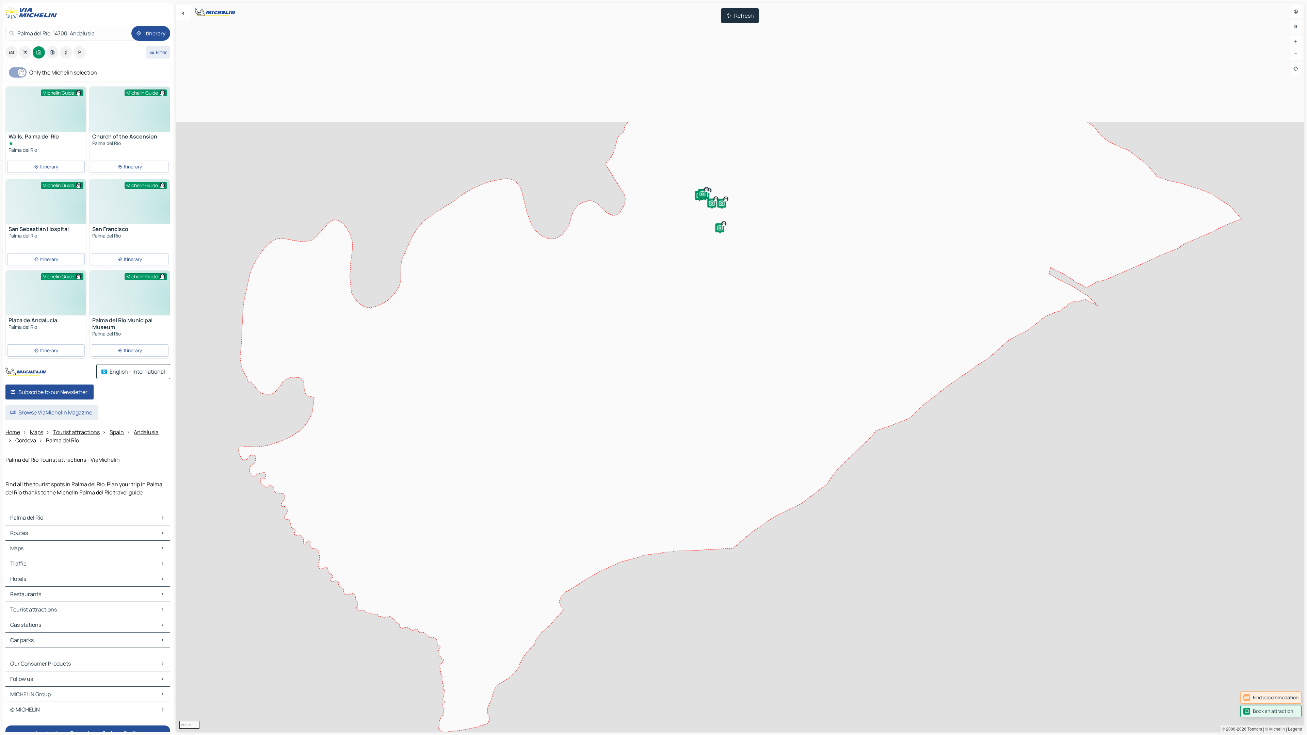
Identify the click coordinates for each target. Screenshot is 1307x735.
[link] (1271, 697)
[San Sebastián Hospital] (46, 209)
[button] (721, 203)
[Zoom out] (1296, 54)
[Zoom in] (1296, 41)
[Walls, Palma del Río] (46, 117)
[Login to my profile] (1296, 11)
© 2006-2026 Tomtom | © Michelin (1253, 729)
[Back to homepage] (32, 12)
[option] (11, 52)
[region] (740, 367)
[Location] (1296, 69)
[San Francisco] (130, 209)
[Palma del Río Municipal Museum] (130, 301)
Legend (1295, 729)
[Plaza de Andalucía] (46, 301)
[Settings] (1296, 26)
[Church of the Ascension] (130, 117)
